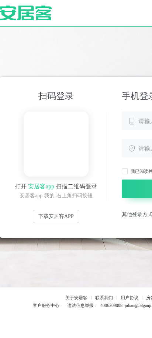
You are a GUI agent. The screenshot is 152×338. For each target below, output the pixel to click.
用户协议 (129, 297)
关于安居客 (76, 297)
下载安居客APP (56, 216)
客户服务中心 (46, 305)
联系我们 (104, 297)
